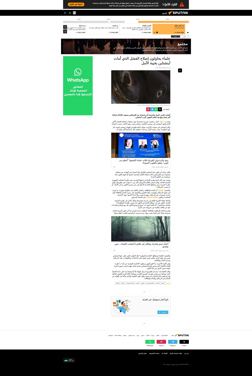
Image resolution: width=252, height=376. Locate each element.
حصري (142, 335)
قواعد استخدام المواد (176, 353)
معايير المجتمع (143, 353)
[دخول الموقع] (70, 13)
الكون (142, 283)
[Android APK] (69, 360)
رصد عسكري (131, 335)
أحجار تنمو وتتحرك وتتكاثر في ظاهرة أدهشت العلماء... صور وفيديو (141, 245)
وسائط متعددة (117, 335)
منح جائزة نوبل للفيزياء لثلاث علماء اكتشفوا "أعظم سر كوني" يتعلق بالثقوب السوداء (143, 161)
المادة (137, 283)
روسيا (152, 335)
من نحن (186, 353)
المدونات (110, 335)
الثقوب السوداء (151, 197)
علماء (123, 283)
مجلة (162, 122)
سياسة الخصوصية (154, 353)
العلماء (160, 190)
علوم (163, 283)
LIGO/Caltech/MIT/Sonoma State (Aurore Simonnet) (155, 105)
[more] (114, 167)
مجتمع (167, 283)
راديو (138, 335)
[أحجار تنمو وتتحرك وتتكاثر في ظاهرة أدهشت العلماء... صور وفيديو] (140, 228)
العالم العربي (164, 335)
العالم (157, 335)
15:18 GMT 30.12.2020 (163, 68)
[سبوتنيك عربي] (179, 15)
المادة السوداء (130, 283)
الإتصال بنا (164, 353)
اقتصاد (147, 335)
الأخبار (157, 283)
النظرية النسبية (150, 283)
